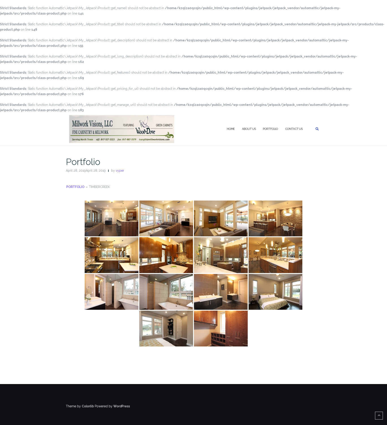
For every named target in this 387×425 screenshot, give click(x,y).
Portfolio (270, 128)
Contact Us (294, 128)
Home (231, 128)
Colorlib (88, 406)
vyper (120, 170)
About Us (249, 128)
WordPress (121, 406)
